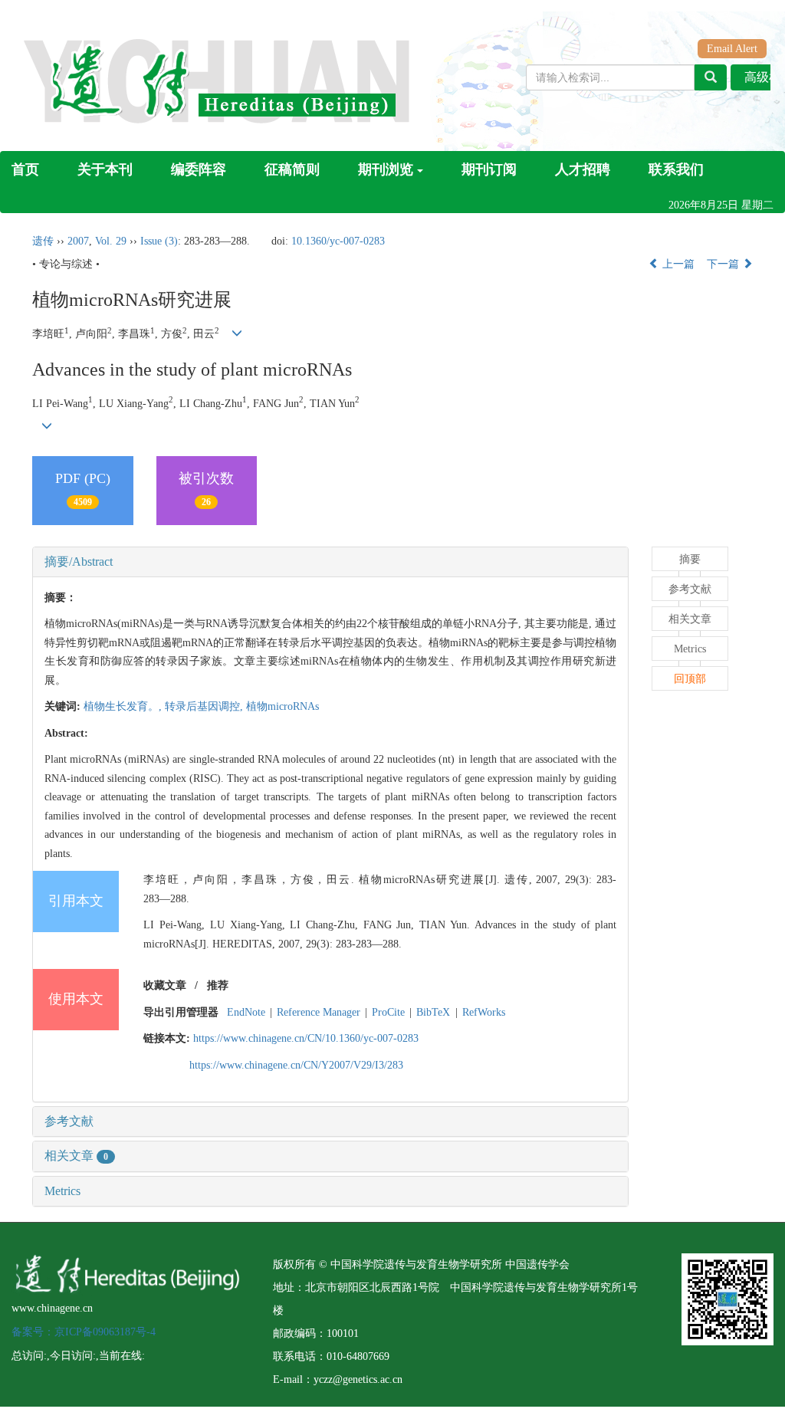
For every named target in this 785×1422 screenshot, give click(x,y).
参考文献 (69, 1121)
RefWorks (483, 1012)
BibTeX (433, 1012)
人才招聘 (582, 169)
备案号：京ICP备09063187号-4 (83, 1332)
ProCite (388, 1012)
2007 (78, 241)
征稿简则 (292, 169)
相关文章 (76, 1155)
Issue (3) (159, 241)
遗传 (43, 241)
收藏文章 (164, 985)
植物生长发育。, (124, 706)
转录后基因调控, (205, 706)
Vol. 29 (110, 241)
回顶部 (690, 679)
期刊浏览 (385, 169)
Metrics (62, 1190)
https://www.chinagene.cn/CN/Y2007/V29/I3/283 (296, 1065)
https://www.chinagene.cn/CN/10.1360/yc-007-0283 (306, 1038)
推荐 (217, 985)
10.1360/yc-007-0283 (338, 241)
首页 (25, 169)
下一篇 (724, 264)
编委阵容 (198, 169)
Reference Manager (318, 1012)
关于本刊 (105, 169)
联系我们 (676, 169)
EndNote (246, 1012)
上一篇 (677, 264)
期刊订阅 (489, 169)
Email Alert (732, 48)
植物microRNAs (282, 706)
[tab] (330, 561)
